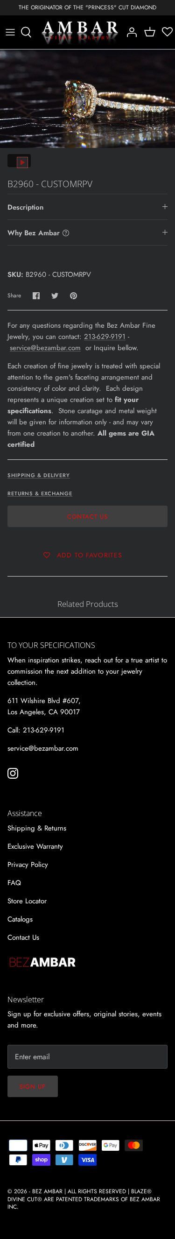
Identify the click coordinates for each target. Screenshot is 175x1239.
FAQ (14, 883)
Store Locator (27, 901)
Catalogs (20, 919)
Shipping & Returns (36, 828)
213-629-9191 (105, 336)
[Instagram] (12, 773)
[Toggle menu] (10, 32)
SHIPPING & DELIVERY (38, 475)
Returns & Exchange (39, 493)
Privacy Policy (27, 864)
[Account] (129, 32)
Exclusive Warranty (35, 846)
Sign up (33, 1086)
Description (25, 207)
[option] (87, 98)
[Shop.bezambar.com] (80, 32)
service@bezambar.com (45, 348)
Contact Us (87, 516)
